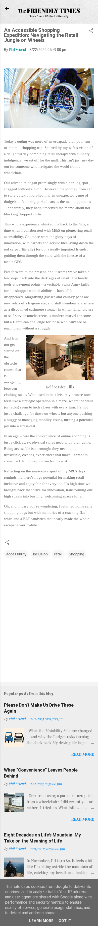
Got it (65, 920)
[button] (91, 31)
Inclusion (40, 554)
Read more (82, 754)
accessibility (16, 554)
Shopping (76, 554)
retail (58, 554)
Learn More (41, 920)
